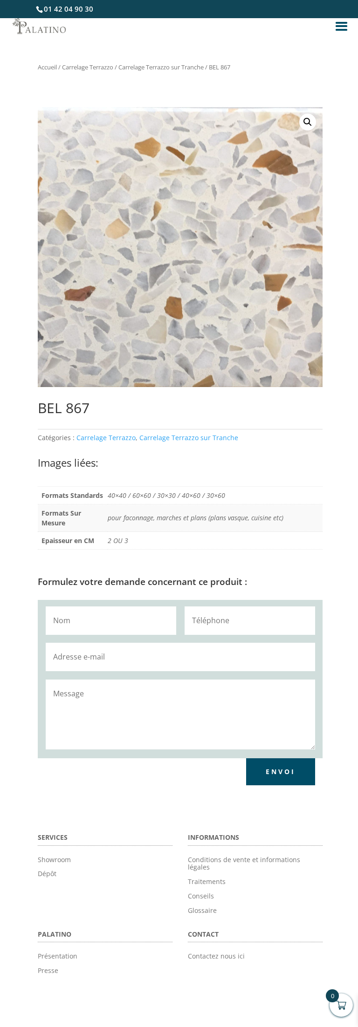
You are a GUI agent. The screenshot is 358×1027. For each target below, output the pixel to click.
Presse (48, 970)
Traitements (207, 881)
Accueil (47, 67)
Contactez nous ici (216, 956)
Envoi (281, 771)
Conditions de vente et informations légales (244, 863)
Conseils (201, 895)
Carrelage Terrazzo (87, 67)
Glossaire (202, 910)
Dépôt (47, 873)
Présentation (57, 956)
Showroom (54, 859)
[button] (307, 122)
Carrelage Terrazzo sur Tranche (161, 67)
